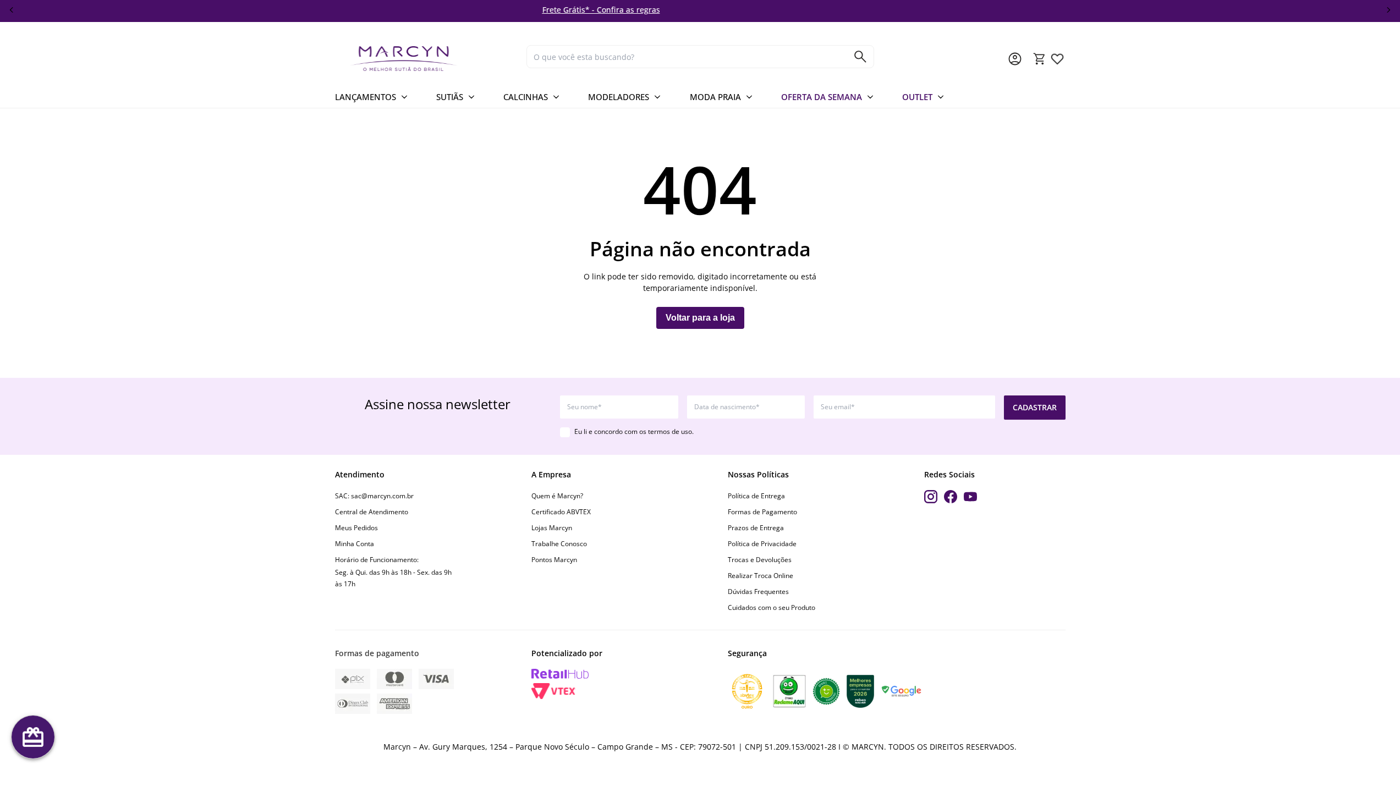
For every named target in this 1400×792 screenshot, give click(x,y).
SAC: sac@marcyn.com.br (374, 496)
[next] (1388, 10)
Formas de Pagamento (762, 511)
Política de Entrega (756, 496)
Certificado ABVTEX (561, 511)
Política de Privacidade (762, 543)
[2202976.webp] (1057, 59)
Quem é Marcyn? (557, 496)
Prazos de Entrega (756, 527)
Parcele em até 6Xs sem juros (933, 9)
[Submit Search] (860, 57)
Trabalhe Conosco (559, 543)
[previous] (11, 10)
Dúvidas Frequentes (758, 591)
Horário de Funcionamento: (377, 559)
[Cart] (1040, 59)
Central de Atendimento (371, 511)
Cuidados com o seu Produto (771, 607)
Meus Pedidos (356, 527)
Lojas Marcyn (551, 527)
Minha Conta (354, 543)
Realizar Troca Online (760, 575)
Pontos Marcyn (554, 559)
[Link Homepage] (426, 58)
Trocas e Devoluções (760, 559)
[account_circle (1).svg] (1015, 58)
